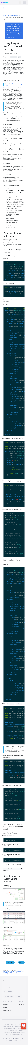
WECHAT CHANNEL (8, 991)
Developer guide (7, 1010)
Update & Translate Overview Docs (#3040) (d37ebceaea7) (13, 972)
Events (17, 1038)
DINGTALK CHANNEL (8, 996)
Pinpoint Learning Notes (13, 84)
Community (21, 1004)
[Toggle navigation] (20, 2)
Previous (10, 962)
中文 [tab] (24, 3)
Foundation (6, 1038)
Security (22, 1038)
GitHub (18, 996)
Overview (5, 1004)
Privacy (20, 1040)
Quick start (16, 243)
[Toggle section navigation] (3, 8)
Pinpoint (5, 88)
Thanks (15, 1040)
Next (21, 962)
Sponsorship (9, 1040)
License (12, 1038)
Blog (4, 15)
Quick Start (5, 1007)
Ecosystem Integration (14, 15)
